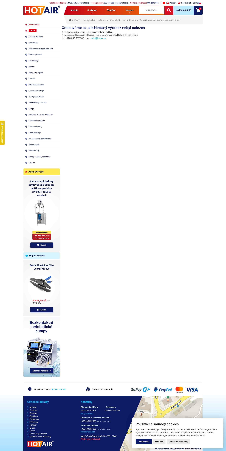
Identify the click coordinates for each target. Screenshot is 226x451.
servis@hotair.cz (121, 3)
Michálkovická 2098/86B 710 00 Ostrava (179, 448)
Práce (32, 431)
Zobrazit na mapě (102, 389)
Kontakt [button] (130, 10)
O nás (32, 428)
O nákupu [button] (92, 10)
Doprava (33, 413)
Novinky (74, 10)
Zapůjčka (34, 416)
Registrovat (186, 3)
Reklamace (34, 419)
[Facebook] (161, 3)
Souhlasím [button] (144, 441)
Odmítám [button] (159, 441)
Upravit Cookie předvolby (40, 436)
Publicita (33, 410)
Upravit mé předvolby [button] (178, 441)
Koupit (43, 245)
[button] (198, 3)
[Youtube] (164, 3)
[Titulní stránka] (41, 10)
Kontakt (33, 407)
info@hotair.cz (83, 3)
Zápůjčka (110, 10)
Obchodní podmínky (38, 434)
